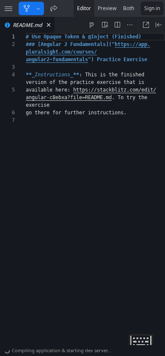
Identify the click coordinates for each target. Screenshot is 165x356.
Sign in (152, 8)
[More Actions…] (130, 25)
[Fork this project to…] (38, 8)
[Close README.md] (48, 25)
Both (128, 8)
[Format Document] (91, 25)
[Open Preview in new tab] (146, 25)
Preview (107, 8)
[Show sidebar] (8, 8)
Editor (84, 8)
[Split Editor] (117, 25)
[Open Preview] (158, 25)
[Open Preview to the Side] (104, 25)
